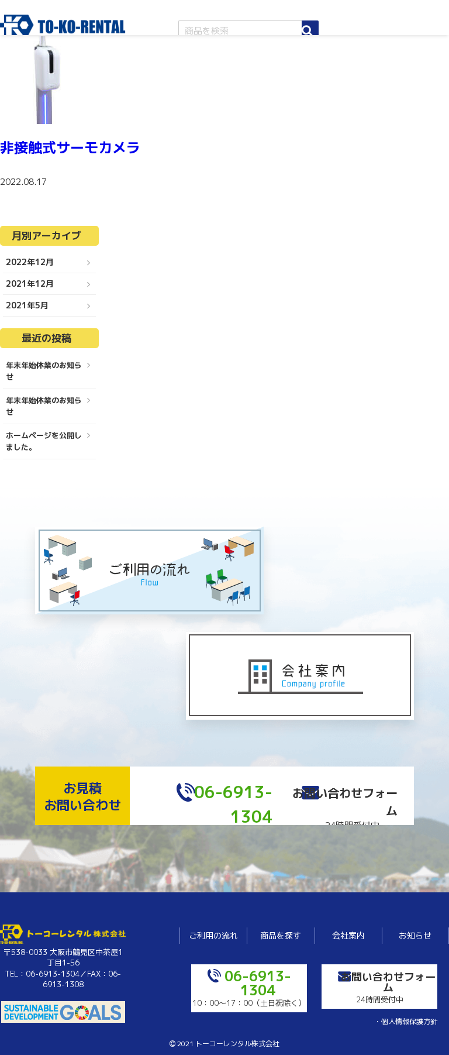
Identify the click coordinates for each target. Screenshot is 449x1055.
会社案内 (348, 935)
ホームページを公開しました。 (44, 441)
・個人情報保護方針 (405, 1021)
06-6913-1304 (257, 983)
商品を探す (280, 935)
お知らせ (415, 935)
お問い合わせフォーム (388, 982)
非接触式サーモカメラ (70, 147)
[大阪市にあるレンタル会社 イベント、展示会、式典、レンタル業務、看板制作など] (63, 30)
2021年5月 (27, 305)
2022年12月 (30, 261)
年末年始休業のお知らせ (44, 371)
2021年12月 (30, 283)
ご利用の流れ (213, 935)
